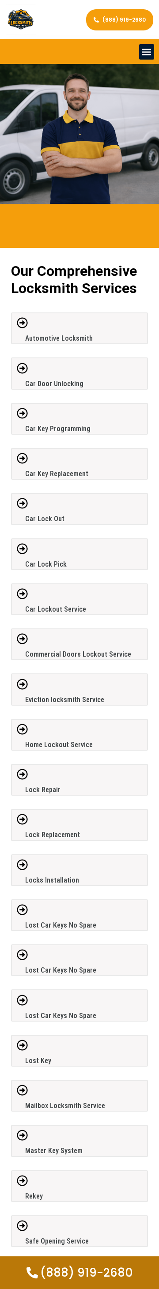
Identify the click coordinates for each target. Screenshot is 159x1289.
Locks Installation (52, 880)
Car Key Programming (58, 429)
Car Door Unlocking (54, 384)
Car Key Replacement (56, 474)
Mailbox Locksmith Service (65, 1105)
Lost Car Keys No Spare (60, 925)
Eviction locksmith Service (64, 699)
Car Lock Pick (46, 564)
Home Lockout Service (59, 744)
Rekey (34, 1196)
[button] (147, 52)
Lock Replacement (52, 835)
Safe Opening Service (57, 1241)
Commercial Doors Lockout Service (78, 654)
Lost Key (38, 1060)
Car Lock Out (44, 519)
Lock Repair (43, 789)
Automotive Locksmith (59, 338)
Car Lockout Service (55, 609)
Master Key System (54, 1150)
